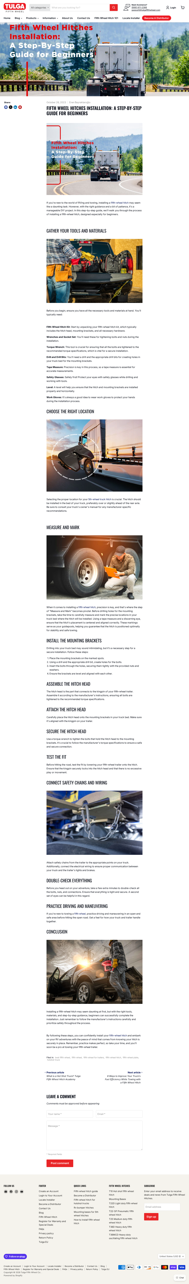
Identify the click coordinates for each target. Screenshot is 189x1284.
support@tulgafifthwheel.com (146, 10)
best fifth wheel (62, 1057)
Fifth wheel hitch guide (86, 1191)
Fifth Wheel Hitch (48, 1217)
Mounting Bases (117, 1199)
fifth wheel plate (130, 1057)
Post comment (60, 1163)
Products (31, 18)
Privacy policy (46, 1233)
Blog (18, 18)
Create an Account (48, 1191)
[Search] (114, 7)
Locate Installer (131, 18)
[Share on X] (10, 107)
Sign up (151, 1216)
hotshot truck (53, 1060)
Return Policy (46, 1237)
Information (49, 18)
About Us (67, 18)
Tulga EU (43, 1242)
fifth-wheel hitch (120, 202)
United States (170, 1256)
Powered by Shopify (13, 1275)
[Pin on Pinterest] (20, 107)
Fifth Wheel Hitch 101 (106, 18)
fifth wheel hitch (87, 607)
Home (7, 18)
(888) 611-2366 (139, 7)
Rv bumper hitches (84, 1207)
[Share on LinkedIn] (15, 107)
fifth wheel (80, 913)
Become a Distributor (50, 1204)
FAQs (41, 1229)
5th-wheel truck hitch (99, 499)
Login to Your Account (50, 1195)
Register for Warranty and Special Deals (41, 1269)
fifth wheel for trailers (94, 1057)
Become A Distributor (156, 18)
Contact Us (83, 18)
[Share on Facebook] (6, 107)
